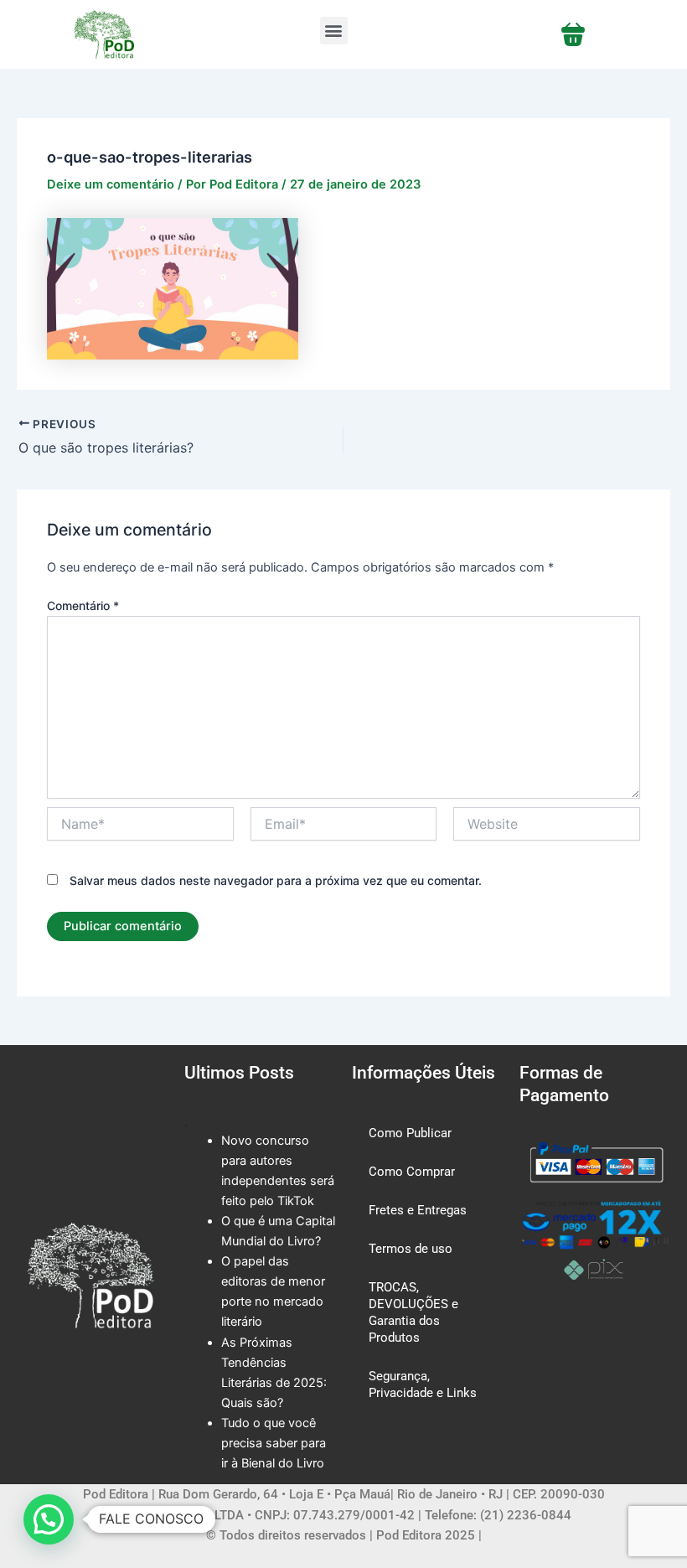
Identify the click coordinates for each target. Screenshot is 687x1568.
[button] (334, 30)
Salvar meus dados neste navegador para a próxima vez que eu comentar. (276, 880)
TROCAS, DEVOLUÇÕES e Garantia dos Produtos (413, 1312)
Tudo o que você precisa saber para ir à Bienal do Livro (273, 1443)
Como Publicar (410, 1133)
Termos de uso (410, 1248)
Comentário (83, 605)
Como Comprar (412, 1171)
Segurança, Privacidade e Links (423, 1384)
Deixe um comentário (110, 184)
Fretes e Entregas (418, 1210)
